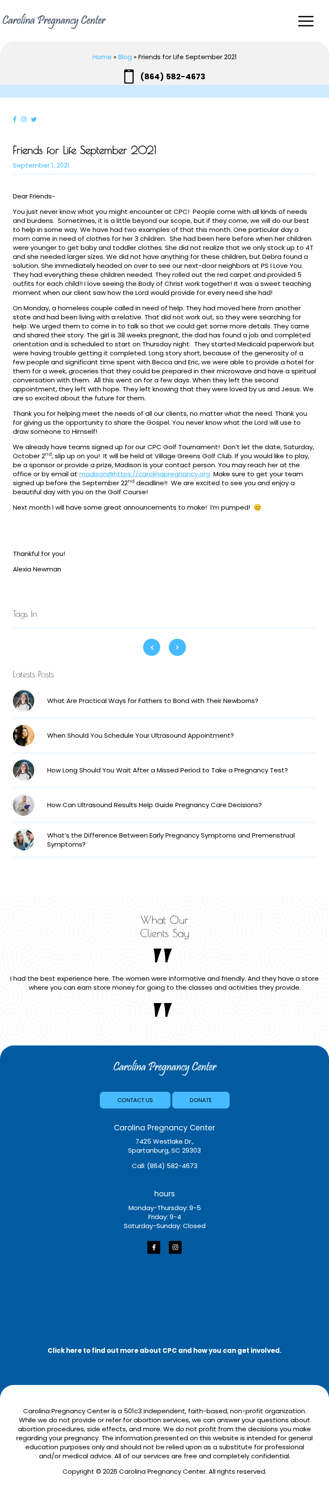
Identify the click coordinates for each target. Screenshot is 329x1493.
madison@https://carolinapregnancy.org (144, 473)
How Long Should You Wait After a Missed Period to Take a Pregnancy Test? (167, 770)
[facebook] (153, 1247)
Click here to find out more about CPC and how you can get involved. (164, 1350)
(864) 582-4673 (172, 76)
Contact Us (135, 1100)
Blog (125, 56)
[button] (307, 21)
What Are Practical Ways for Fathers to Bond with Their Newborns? (152, 700)
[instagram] (175, 1247)
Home (102, 56)
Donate (201, 1100)
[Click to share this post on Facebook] (17, 119)
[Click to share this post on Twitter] (36, 119)
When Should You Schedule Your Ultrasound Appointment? (140, 735)
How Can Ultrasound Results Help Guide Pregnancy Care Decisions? (154, 804)
